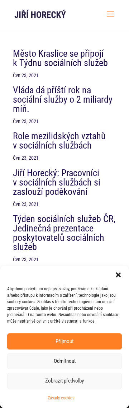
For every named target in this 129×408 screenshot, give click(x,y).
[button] (118, 274)
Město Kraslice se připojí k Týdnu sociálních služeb (60, 58)
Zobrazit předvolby (64, 380)
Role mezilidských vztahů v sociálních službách (59, 141)
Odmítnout (65, 361)
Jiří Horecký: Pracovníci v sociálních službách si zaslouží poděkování (56, 182)
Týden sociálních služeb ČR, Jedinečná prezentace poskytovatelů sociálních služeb (64, 233)
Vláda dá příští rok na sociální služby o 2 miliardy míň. (63, 99)
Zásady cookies (61, 397)
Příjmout (64, 341)
